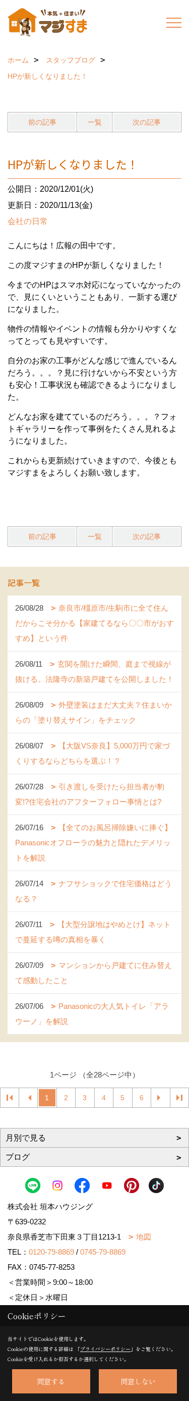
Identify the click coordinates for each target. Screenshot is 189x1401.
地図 (143, 1236)
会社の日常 (28, 221)
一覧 (95, 122)
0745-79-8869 (102, 1252)
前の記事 (42, 122)
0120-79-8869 (51, 1252)
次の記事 (147, 122)
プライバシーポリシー (105, 1349)
